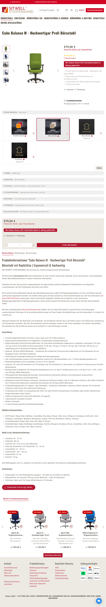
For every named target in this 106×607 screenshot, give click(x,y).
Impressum (59, 573)
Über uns (7, 573)
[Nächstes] (58, 70)
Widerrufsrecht (61, 576)
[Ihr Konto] (71, 10)
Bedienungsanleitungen (39, 568)
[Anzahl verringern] (6, 245)
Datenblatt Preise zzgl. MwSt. (19, 487)
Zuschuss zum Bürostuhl (40, 581)
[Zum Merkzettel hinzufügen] (21, 526)
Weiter (99, 168)
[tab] (7, 253)
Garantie (33, 570)
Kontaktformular (10, 568)
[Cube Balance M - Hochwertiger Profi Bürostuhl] (36, 68)
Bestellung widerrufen (53, 555)
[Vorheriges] (13, 70)
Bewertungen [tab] (31, 253)
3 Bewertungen (70, 58)
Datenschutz (60, 570)
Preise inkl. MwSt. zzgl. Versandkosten (78, 50)
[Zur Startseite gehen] (17, 10)
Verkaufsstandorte (95, 10)
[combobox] (46, 10)
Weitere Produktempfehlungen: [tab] (16, 499)
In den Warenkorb (69, 245)
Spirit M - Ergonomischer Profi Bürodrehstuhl (16, 534)
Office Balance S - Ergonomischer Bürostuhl (91, 534)
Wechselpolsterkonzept (31, 310)
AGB (56, 568)
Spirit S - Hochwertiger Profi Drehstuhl (40, 534)
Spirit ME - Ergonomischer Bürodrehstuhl (65, 534)
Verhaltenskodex (61, 578)
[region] (31, 70)
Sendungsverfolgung (38, 573)
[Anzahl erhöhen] (34, 245)
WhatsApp (8, 570)
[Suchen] (57, 10)
